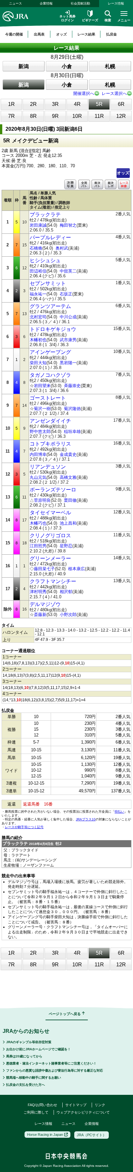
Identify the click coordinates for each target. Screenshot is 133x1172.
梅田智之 (68, 225)
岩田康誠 (38, 225)
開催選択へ (83, 93)
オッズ (123, 172)
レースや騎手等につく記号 (24, 827)
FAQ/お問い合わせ (42, 1105)
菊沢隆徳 (72, 408)
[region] (66, 34)
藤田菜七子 (44, 568)
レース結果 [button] (86, 34)
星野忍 (66, 545)
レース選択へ (114, 93)
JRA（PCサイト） (91, 1135)
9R (55, 116)
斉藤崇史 (72, 385)
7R (11, 116)
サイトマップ (76, 1105)
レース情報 (43, 1124)
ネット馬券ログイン (67, 18)
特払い (119, 811)
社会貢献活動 (80, 3)
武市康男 (68, 339)
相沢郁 (66, 591)
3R (55, 104)
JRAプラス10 (86, 819)
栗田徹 (70, 500)
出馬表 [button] (39, 34)
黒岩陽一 (68, 362)
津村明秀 (38, 591)
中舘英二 (68, 271)
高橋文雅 (68, 477)
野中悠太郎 (40, 431)
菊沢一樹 (42, 408)
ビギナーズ (90, 20)
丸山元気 (38, 477)
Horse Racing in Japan (45, 1134)
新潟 (23, 66)
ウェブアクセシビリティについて (83, 1112)
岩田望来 (42, 385)
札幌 (110, 66)
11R (99, 116)
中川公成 (68, 316)
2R (33, 104)
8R (33, 116)
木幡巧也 (38, 523)
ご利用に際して (36, 1112)
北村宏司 (38, 316)
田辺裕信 (38, 271)
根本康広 (76, 568)
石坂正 (66, 294)
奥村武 (62, 248)
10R (77, 116)
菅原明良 (42, 500)
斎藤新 (40, 614)
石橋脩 (36, 248)
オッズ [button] (61, 34)
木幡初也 (38, 339)
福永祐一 (38, 294)
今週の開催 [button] (14, 34)
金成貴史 (68, 454)
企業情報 (46, 3)
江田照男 (38, 545)
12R (121, 116)
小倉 (67, 66)
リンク (100, 1105)
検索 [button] (108, 20)
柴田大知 (38, 362)
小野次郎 (68, 614)
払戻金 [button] (111, 34)
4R (77, 104)
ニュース (15, 3)
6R (121, 104)
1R (11, 104)
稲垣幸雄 (72, 431)
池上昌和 (68, 523)
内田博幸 (38, 454)
